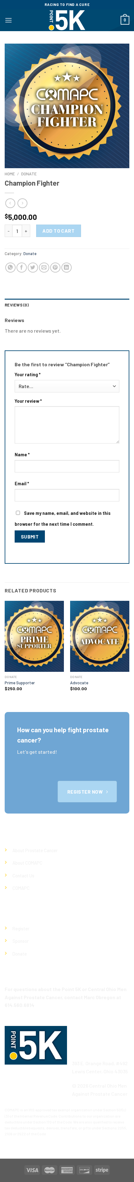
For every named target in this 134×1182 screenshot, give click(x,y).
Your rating (28, 374)
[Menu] (8, 20)
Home (10, 173)
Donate (29, 173)
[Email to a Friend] (44, 268)
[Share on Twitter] (33, 268)
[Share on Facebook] (22, 268)
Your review (28, 401)
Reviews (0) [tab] (17, 304)
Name (22, 454)
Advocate (79, 682)
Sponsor (20, 941)
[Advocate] (99, 636)
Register (20, 928)
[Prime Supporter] (34, 636)
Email (22, 483)
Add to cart (58, 231)
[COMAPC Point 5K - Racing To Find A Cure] (67, 20)
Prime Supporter (20, 682)
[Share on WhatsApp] (10, 268)
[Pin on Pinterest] (55, 268)
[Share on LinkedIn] (66, 268)
